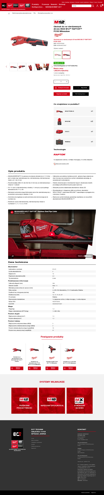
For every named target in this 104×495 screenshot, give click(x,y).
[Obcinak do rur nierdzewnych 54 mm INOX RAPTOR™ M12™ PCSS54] (16, 349)
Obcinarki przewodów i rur (45, 13)
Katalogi (62, 4)
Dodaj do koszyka (63, 87)
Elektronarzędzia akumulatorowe (21, 13)
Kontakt (100, 2)
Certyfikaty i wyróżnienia (36, 442)
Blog (91, 2)
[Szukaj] (93, 5)
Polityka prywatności (35, 446)
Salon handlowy (35, 440)
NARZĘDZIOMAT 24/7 (54, 7)
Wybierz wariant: (58, 48)
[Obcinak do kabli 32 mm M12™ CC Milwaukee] (52, 349)
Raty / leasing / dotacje (68, 2)
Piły (34, 13)
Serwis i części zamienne (82, 2)
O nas (95, 2)
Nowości (54, 4)
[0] (101, 6)
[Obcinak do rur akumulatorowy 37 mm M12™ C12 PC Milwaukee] (34, 349)
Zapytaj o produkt (61, 94)
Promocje (45, 4)
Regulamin (33, 448)
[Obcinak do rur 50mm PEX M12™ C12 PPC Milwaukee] (69, 349)
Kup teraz (84, 87)
